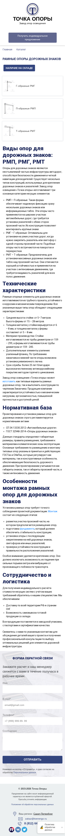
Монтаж (52, 511)
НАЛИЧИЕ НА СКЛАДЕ (19, 68)
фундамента (27, 528)
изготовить (9, 381)
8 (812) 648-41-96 (35, 823)
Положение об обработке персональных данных (32, 804)
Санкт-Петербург (43, 813)
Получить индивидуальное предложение (33, 37)
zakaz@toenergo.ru (36, 818)
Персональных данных (24, 772)
